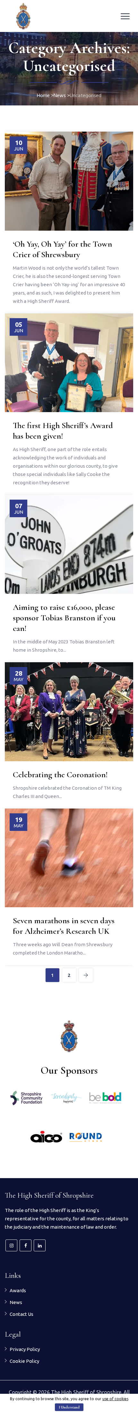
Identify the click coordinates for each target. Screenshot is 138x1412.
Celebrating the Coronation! (60, 774)
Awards (18, 1290)
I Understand (69, 1407)
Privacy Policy (25, 1349)
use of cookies (115, 1399)
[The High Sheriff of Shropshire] (23, 16)
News (16, 1302)
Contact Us (21, 1314)
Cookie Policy (24, 1361)
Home (43, 96)
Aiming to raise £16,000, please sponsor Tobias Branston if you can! (64, 617)
